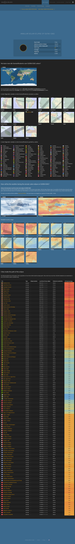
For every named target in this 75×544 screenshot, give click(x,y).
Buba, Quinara (6, 366)
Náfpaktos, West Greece (8, 462)
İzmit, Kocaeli (6, 508)
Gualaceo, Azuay (6, 312)
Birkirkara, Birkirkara (7, 428)
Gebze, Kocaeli (6, 506)
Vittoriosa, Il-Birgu (7, 442)
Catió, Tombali (6, 362)
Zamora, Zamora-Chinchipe (9, 307)
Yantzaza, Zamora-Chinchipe (9, 315)
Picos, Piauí (5, 328)
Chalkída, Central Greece (8, 478)
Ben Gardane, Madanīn (8, 410)
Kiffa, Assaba (6, 392)
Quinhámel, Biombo (7, 350)
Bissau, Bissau (6, 354)
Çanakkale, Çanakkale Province (10, 482)
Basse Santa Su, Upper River (9, 376)
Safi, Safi (5, 432)
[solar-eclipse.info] (6, 2)
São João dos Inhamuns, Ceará (9, 330)
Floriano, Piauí (6, 326)
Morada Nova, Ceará (7, 340)
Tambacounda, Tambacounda (9, 382)
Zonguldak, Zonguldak (8, 514)
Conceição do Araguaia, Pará (9, 318)
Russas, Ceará (6, 344)
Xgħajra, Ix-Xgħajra (7, 446)
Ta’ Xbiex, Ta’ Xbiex (7, 436)
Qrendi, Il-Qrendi (6, 426)
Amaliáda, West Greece (8, 452)
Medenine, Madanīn (7, 402)
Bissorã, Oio (5, 358)
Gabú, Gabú (5, 374)
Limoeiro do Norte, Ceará (8, 342)
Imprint (38, 540)
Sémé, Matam (6, 384)
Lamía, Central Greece (8, 470)
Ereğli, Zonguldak (6, 512)
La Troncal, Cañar (7, 301)
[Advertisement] (37, 20)
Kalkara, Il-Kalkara (7, 444)
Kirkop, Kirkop (6, 434)
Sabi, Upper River (7, 378)
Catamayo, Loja (6, 299)
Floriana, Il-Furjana (7, 438)
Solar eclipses (45, 2)
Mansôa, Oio (6, 360)
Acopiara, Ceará (6, 332)
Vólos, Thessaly (6, 474)
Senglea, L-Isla (6, 440)
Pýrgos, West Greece (7, 458)
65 (55, 47)
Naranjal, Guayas (7, 295)
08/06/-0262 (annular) (46, 9)
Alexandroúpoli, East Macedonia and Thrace (12, 480)
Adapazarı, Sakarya (7, 510)
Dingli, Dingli (6, 416)
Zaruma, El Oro (6, 297)
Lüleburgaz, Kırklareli (7, 484)
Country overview (60, 2)
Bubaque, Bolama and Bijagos (9, 352)
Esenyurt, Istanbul (7, 496)
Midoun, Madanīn (7, 406)
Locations (48, 6)
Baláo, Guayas (6, 289)
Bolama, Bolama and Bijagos (9, 356)
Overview (27, 6)
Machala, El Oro (6, 283)
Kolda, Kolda (6, 368)
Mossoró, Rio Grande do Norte (9, 346)
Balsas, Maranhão (7, 324)
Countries (33, 6)
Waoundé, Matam (7, 386)
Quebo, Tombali (6, 370)
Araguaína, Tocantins (7, 320)
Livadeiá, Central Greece (8, 472)
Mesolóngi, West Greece (8, 456)
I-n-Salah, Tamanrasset (8, 398)
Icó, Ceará (5, 336)
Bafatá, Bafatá (6, 372)
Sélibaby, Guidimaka (7, 390)
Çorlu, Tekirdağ (6, 488)
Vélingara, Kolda (6, 380)
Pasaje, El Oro (6, 291)
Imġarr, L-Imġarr (6, 414)
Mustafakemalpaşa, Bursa (8, 494)
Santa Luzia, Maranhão (8, 323)
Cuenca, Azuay (6, 305)
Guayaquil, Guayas (7, 287)
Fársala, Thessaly (7, 468)
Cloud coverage (40, 6)
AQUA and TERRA (22, 193)
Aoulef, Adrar (6, 396)
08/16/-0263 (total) (29, 9)
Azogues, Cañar (6, 311)
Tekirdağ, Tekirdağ (7, 486)
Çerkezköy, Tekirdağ (7, 492)
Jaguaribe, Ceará (6, 338)
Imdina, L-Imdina (6, 420)
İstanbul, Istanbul (6, 498)
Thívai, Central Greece (7, 476)
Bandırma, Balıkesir (7, 490)
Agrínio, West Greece (7, 454)
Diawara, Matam (6, 388)
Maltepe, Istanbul (6, 502)
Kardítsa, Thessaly (7, 464)
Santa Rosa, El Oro (7, 285)
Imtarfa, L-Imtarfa (7, 418)
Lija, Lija (5, 422)
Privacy (44, 540)
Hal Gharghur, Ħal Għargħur (9, 424)
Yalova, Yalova (6, 504)
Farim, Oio (5, 364)
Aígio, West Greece (7, 466)
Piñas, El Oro (6, 293)
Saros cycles (52, 2)
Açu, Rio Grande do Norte (8, 348)
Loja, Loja (5, 303)
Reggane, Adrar (6, 394)
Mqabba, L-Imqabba (7, 430)
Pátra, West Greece (7, 460)
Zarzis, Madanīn (6, 408)
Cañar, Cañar (6, 309)
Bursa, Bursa (6, 500)
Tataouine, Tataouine (7, 400)
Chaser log (68, 2)
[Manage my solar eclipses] (73, 2)
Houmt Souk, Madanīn (8, 404)
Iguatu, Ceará (6, 334)
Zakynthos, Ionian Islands (8, 450)
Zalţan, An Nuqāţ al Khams (8, 412)
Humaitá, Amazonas (7, 317)
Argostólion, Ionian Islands (8, 448)
